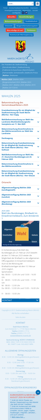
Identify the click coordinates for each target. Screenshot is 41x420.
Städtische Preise (31, 73)
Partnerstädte (8, 73)
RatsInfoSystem (28, 70)
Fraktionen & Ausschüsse (12, 70)
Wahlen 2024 (18, 79)
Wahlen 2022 (26, 82)
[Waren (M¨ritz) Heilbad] (21, 46)
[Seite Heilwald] (20, 58)
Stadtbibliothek (31, 21)
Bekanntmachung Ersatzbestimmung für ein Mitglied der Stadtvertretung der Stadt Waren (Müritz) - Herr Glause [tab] (18, 173)
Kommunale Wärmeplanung (21, 35)
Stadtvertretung (24, 67)
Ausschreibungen (26, 17)
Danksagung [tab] (7, 138)
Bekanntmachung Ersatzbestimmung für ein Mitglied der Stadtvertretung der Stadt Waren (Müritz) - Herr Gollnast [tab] (18, 146)
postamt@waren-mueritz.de (20, 335)
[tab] (20, 300)
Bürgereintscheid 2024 (11, 82)
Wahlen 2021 (8, 85)
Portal (5, 8)
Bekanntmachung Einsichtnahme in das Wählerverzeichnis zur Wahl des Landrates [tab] (17, 131)
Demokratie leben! (10, 67)
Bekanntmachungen (13, 21)
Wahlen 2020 (19, 85)
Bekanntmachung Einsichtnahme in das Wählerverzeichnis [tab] (17, 165)
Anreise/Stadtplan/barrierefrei (19, 8)
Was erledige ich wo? (15, 30)
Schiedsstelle (19, 73)
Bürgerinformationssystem (27, 26)
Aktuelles (11, 17)
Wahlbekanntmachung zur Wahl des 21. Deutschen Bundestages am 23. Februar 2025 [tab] (17, 156)
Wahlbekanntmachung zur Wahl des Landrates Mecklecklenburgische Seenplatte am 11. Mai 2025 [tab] (17, 121)
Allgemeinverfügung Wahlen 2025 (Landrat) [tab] (16, 196)
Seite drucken (20, 317)
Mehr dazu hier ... (18, 417)
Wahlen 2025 (7, 79)
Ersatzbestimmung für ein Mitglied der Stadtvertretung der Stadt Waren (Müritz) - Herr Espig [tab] (18, 112)
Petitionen (31, 30)
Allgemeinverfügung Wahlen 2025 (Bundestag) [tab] (16, 203)
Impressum (34, 8)
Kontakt (35, 10)
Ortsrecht (8, 26)
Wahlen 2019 (30, 85)
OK (38, 392)
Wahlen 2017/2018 (10, 88)
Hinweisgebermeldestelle (13, 10)
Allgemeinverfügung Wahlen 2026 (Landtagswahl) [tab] (16, 188)
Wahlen (6, 75)
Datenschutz (27, 10)
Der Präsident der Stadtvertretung (14, 64)
